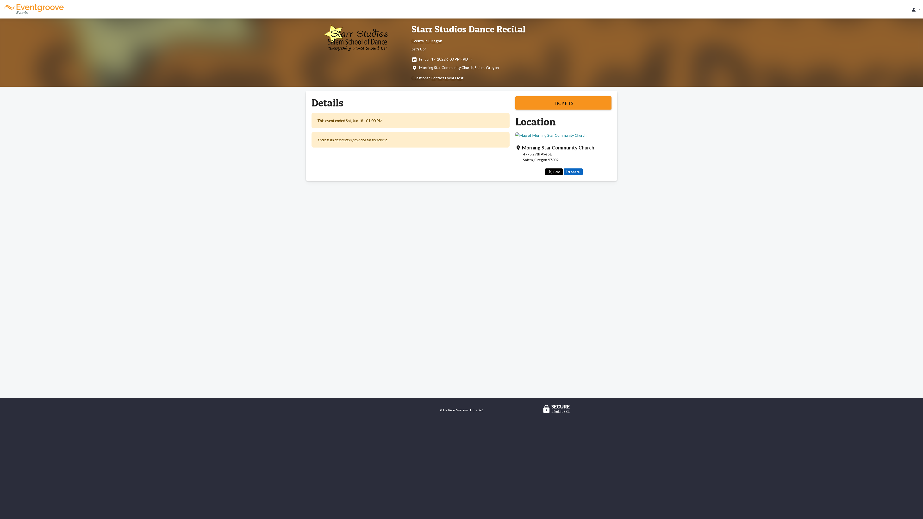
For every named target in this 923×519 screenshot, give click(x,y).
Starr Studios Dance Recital (469, 29)
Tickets (564, 103)
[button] (915, 9)
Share (575, 172)
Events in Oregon (427, 40)
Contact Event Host (447, 77)
